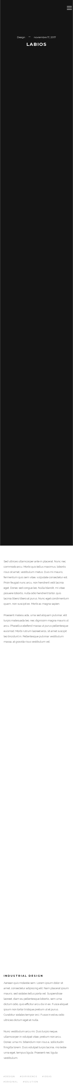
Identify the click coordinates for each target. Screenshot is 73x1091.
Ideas (48, 1076)
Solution (31, 1082)
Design (21, 37)
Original (11, 1082)
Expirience (29, 1076)
